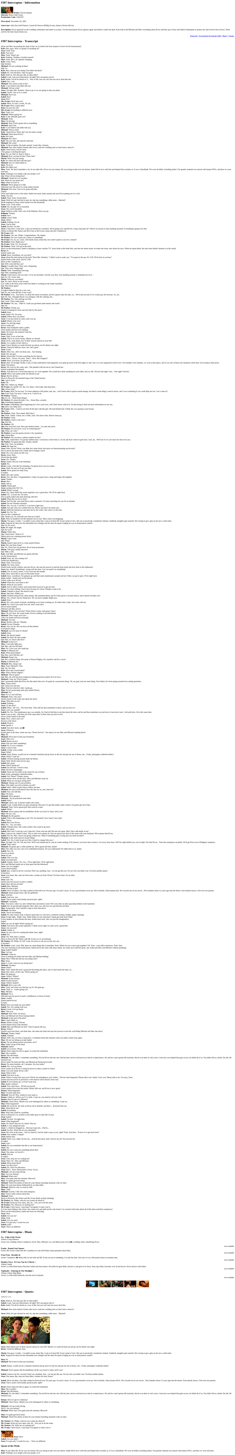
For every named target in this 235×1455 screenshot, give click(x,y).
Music (224, 36)
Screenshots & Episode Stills (210, 36)
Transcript (194, 36)
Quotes (231, 36)
